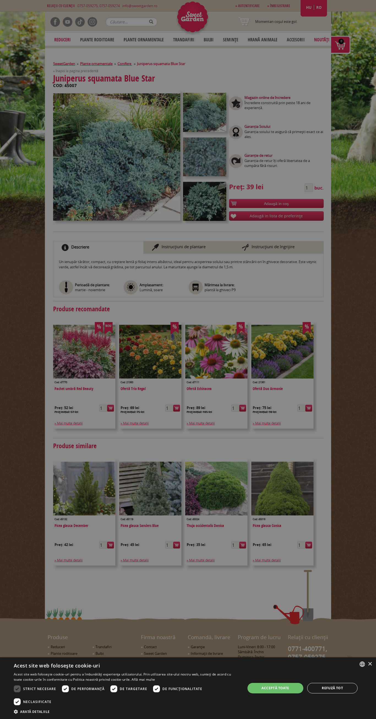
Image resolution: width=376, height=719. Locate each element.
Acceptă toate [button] (275, 688)
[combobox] (362, 664)
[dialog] (188, 688)
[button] (126, 711)
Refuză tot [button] (332, 688)
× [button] (370, 664)
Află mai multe (143, 679)
